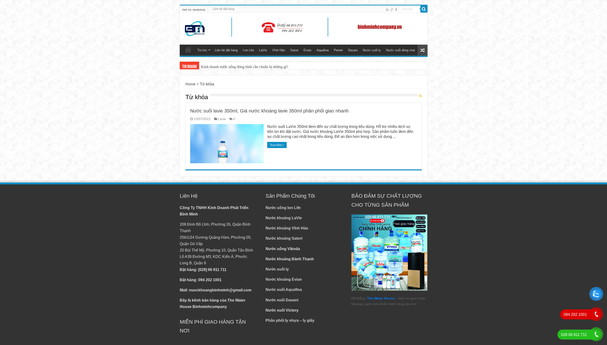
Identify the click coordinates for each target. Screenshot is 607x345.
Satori (294, 50)
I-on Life (248, 50)
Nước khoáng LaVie (284, 218)
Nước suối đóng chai (400, 50)
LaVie (263, 50)
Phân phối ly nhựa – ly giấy (290, 320)
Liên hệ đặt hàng (224, 9)
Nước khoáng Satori (284, 238)
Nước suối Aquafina (284, 290)
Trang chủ (188, 50)
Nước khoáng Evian (284, 279)
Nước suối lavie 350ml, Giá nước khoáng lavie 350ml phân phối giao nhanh (269, 110)
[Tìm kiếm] (424, 9)
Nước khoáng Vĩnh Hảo (287, 228)
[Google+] (392, 9)
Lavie (222, 119)
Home (190, 84)
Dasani (353, 50)
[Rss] (387, 9)
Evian (307, 50)
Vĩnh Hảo (278, 50)
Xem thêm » (277, 145)
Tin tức (202, 50)
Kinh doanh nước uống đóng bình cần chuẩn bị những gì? (244, 67)
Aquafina (323, 50)
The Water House (381, 298)
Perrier (338, 50)
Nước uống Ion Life (283, 208)
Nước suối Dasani (282, 300)
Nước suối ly (372, 50)
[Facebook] (396, 9)
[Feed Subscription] (420, 96)
